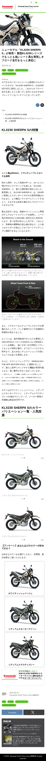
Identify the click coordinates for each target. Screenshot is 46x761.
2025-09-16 (6, 66)
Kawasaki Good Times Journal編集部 (24, 695)
